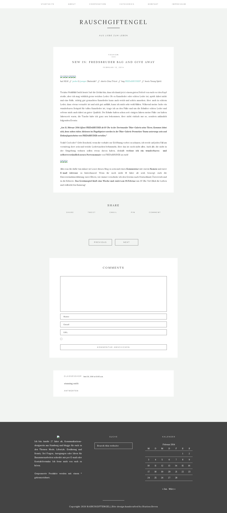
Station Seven (150, 506)
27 (169, 477)
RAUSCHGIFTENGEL (114, 22)
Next (126, 242)
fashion (113, 55)
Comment (155, 212)
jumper (83, 81)
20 (169, 471)
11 (155, 465)
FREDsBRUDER (132, 81)
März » (172, 489)
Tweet (92, 212)
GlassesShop (73, 376)
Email (113, 212)
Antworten (71, 391)
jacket (75, 81)
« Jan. (164, 489)
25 (155, 477)
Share (70, 212)
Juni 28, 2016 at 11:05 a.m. (93, 376)
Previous (100, 242)
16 (189, 465)
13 (169, 465)
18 (155, 471)
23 (189, 471)
